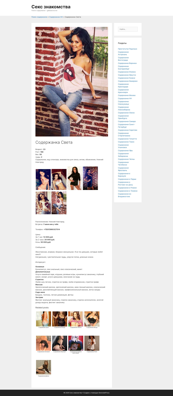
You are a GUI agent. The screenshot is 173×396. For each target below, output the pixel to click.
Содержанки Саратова (127, 130)
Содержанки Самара (127, 121)
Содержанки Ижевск (127, 72)
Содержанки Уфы (125, 151)
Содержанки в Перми (127, 179)
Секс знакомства (50, 6)
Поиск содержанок (39, 17)
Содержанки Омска (126, 113)
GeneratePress (104, 393)
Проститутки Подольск (127, 49)
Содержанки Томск (126, 142)
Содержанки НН (56, 17)
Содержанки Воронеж (127, 63)
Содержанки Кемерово (127, 81)
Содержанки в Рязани (127, 188)
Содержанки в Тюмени (127, 191)
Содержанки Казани (126, 78)
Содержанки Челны (126, 159)
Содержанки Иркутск (127, 75)
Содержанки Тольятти (127, 139)
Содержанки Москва (126, 95)
